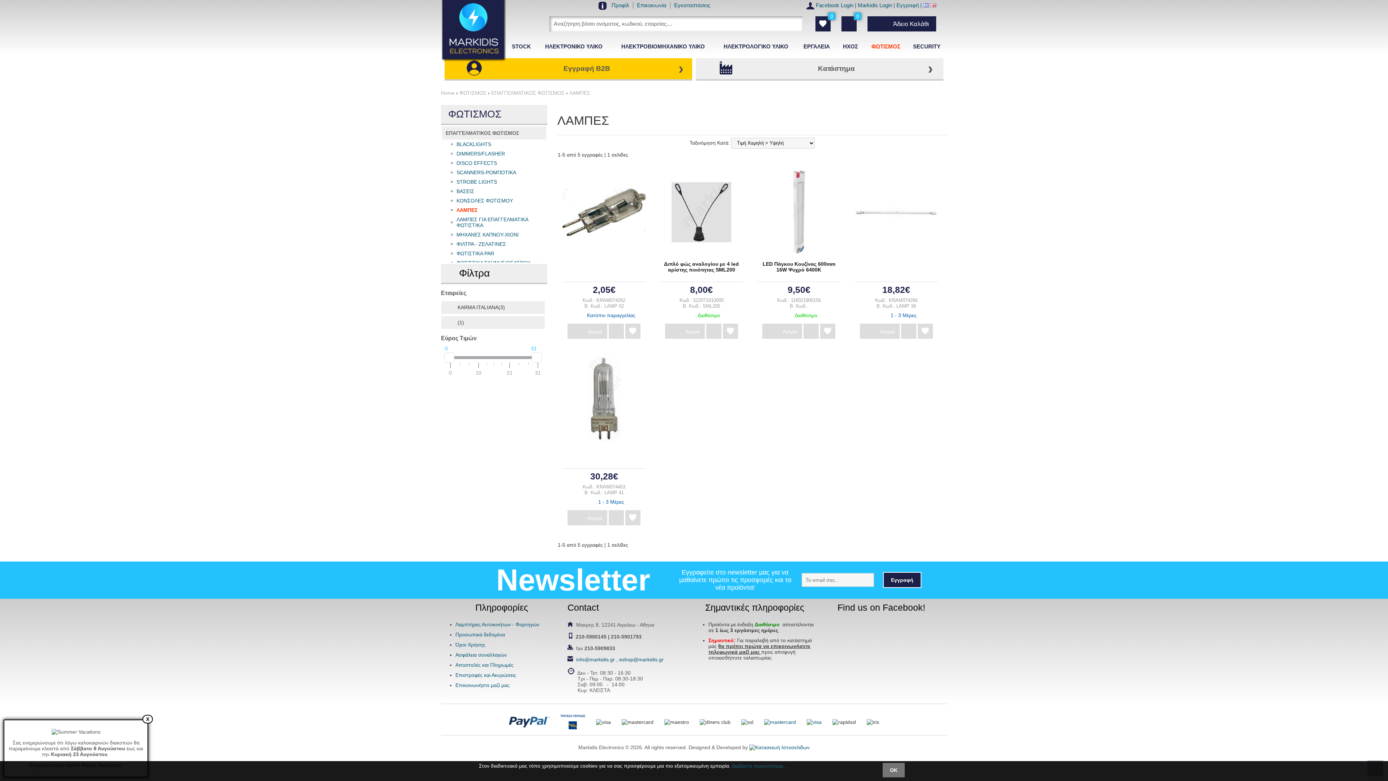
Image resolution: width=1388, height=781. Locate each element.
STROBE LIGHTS (477, 182)
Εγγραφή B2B (587, 68)
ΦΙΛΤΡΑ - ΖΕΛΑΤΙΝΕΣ (481, 244)
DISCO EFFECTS (477, 163)
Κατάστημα (836, 68)
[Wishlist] (633, 331)
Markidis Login (875, 5)
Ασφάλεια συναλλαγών (481, 655)
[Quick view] (602, 210)
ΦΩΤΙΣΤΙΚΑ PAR (475, 253)
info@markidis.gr (595, 659)
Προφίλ (620, 5)
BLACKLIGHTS (474, 144)
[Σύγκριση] (616, 331)
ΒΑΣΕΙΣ (465, 191)
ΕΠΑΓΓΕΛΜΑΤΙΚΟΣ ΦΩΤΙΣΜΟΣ (482, 133)
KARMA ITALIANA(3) (481, 307)
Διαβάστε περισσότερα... (759, 766)
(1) (461, 322)
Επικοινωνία (652, 5)
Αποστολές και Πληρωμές (484, 665)
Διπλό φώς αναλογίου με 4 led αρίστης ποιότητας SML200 (701, 267)
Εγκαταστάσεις (692, 5)
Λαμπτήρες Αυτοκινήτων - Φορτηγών (497, 624)
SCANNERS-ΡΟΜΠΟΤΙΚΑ (486, 172)
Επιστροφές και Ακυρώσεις (485, 675)
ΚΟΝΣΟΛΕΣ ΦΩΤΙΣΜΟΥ (485, 201)
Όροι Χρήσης (470, 645)
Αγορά (595, 331)
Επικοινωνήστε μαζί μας (482, 685)
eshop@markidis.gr (641, 659)
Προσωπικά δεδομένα (480, 634)
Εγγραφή (907, 5)
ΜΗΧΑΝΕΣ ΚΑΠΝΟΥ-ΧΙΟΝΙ (488, 235)
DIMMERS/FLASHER (481, 154)
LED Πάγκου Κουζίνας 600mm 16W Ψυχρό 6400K (799, 267)
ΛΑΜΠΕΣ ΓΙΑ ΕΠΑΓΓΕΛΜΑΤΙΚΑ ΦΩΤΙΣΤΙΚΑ (492, 222)
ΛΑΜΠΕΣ (467, 210)
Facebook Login (834, 5)
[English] (933, 5)
